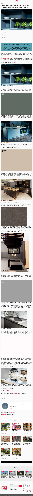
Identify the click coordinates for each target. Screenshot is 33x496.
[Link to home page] (4, 488)
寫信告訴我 (11, 489)
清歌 (5, 35)
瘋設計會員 (15, 393)
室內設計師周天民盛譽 (5, 58)
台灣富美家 (7, 390)
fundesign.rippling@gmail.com (13, 406)
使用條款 (15, 489)
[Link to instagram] (29, 486)
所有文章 (11, 408)
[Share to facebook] (2, 37)
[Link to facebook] (23, 486)
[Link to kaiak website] (27, 488)
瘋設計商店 (12, 412)
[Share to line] (4, 37)
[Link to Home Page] (16, 1)
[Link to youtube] (27, 486)
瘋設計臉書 (4, 414)
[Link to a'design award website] (27, 491)
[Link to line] (25, 486)
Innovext (31, 495)
